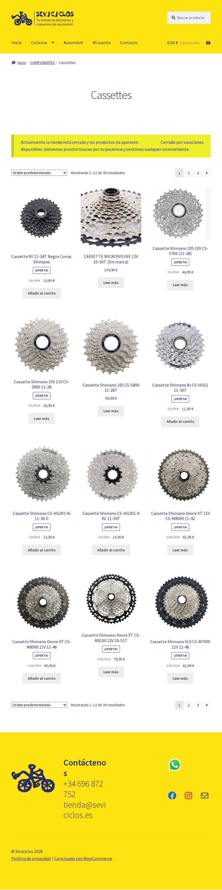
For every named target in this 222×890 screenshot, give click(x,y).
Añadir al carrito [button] (42, 293)
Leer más (111, 282)
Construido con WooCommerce (83, 858)
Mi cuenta (101, 42)
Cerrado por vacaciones (182, 142)
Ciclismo (39, 42)
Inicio (16, 42)
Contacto (129, 42)
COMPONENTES (42, 62)
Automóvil (73, 42)
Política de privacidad (31, 858)
